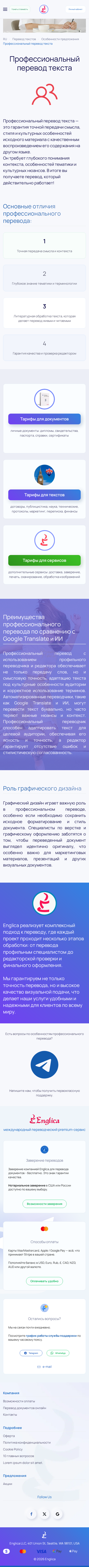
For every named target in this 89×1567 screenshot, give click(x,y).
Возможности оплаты (19, 1401)
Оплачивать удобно (44, 1281)
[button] (5, 9)
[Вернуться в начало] (44, 9)
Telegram (33, 1353)
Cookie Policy (13, 1449)
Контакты (10, 1414)
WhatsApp (60, 1353)
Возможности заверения (44, 1204)
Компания (11, 1393)
